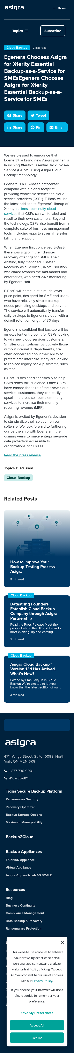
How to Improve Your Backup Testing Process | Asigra (33, 566)
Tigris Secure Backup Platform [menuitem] (34, 791)
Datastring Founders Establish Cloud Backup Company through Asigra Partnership (33, 611)
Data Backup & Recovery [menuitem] (24, 920)
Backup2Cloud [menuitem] (20, 837)
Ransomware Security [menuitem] (22, 799)
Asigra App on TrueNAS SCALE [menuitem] (29, 875)
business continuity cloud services (30, 211)
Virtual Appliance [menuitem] (18, 867)
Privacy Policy (42, 981)
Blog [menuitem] (9, 897)
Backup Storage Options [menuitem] (24, 814)
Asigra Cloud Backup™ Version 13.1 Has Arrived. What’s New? (33, 669)
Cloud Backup (17, 47)
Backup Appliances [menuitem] (24, 851)
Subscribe (52, 30)
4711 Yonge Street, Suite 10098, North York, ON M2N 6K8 (34, 759)
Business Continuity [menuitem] (20, 905)
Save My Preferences (37, 1013)
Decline (37, 1038)
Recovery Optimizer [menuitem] (20, 807)
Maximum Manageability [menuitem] (24, 822)
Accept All (37, 1025)
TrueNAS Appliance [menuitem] (20, 859)
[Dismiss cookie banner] (62, 943)
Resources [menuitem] (15, 889)
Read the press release (22, 455)
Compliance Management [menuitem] (25, 913)
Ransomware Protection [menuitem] (23, 928)
